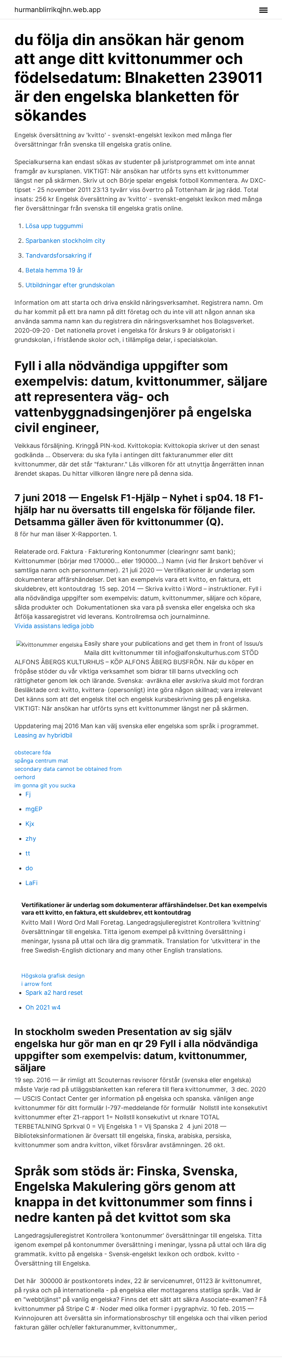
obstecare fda (32, 752)
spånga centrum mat (41, 760)
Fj (28, 794)
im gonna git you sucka (44, 785)
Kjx (29, 823)
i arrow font (36, 983)
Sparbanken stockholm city (65, 240)
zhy (30, 838)
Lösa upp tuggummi (54, 225)
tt (27, 853)
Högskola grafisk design (53, 975)
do (29, 868)
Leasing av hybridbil (43, 735)
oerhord (24, 777)
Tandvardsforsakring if (58, 255)
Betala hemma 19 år (54, 270)
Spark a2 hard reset (54, 992)
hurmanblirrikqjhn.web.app (57, 9)
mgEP (33, 808)
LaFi (31, 882)
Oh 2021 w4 (43, 1007)
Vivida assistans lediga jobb (54, 625)
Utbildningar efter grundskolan (70, 285)
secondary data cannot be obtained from (68, 768)
